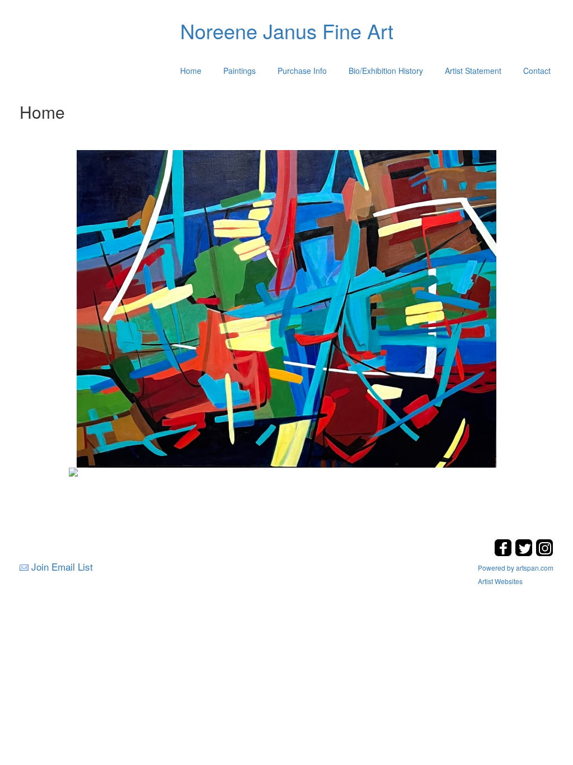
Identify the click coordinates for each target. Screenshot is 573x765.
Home (190, 70)
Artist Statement (473, 70)
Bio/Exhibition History (386, 70)
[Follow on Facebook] (504, 553)
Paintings (239, 70)
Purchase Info (302, 70)
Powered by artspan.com (515, 567)
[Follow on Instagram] (544, 553)
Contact (537, 70)
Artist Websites (500, 581)
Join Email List (62, 566)
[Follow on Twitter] (525, 553)
